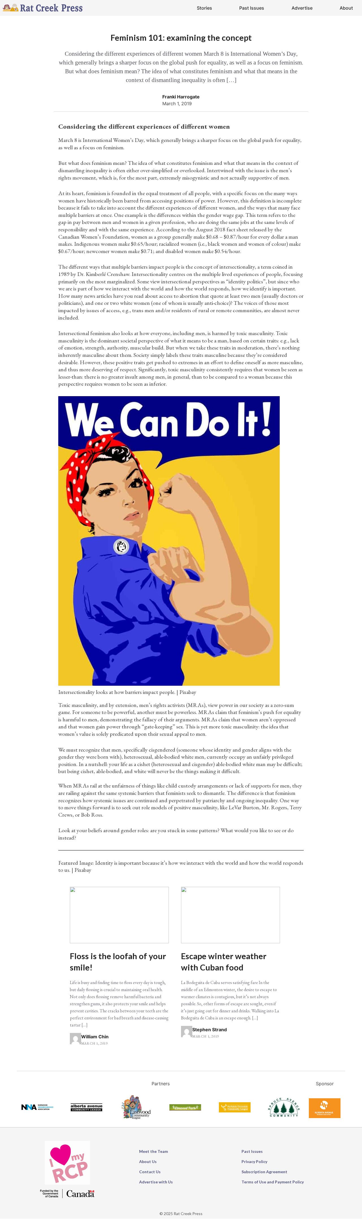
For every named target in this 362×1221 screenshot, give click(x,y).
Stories (204, 8)
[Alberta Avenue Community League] (86, 1109)
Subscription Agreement (264, 1171)
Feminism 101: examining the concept (181, 37)
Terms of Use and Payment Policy (273, 1181)
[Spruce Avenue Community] (284, 1115)
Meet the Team (153, 1151)
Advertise (302, 8)
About (346, 8)
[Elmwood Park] (185, 1109)
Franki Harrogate (181, 97)
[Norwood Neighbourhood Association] (37, 1108)
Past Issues (251, 8)
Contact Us (150, 1171)
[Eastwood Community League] (136, 1119)
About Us (148, 1161)
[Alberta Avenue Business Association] (325, 1116)
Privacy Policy (254, 1161)
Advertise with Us (156, 1181)
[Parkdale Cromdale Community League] (235, 1111)
